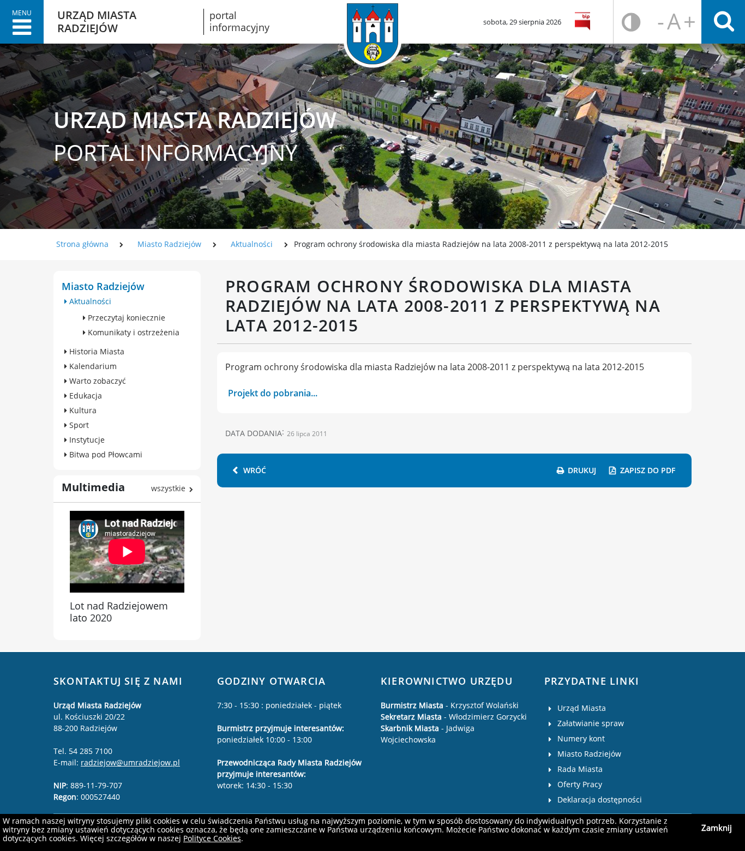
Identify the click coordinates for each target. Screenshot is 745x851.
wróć (254, 470)
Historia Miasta (95, 351)
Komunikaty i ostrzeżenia (132, 332)
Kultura (82, 410)
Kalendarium (92, 366)
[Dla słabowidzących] (631, 22)
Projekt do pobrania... (272, 393)
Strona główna (82, 244)
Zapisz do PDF (647, 470)
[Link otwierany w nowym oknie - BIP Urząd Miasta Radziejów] (584, 22)
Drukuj (582, 470)
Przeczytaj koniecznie (125, 317)
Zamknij (716, 827)
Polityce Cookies (212, 838)
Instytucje (86, 439)
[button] (22, 22)
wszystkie (168, 488)
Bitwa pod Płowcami (104, 454)
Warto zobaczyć (96, 381)
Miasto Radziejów (169, 244)
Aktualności (252, 244)
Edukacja (84, 395)
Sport (78, 425)
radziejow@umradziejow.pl (130, 762)
